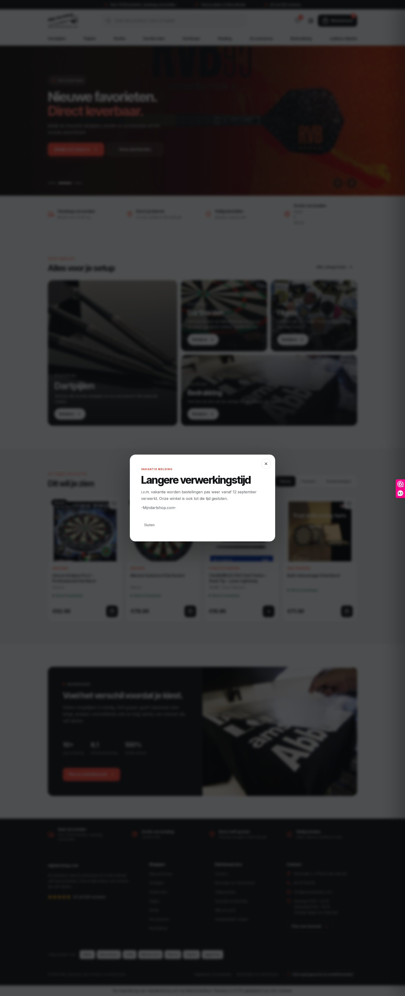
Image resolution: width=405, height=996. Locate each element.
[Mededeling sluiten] (266, 464)
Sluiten (149, 525)
